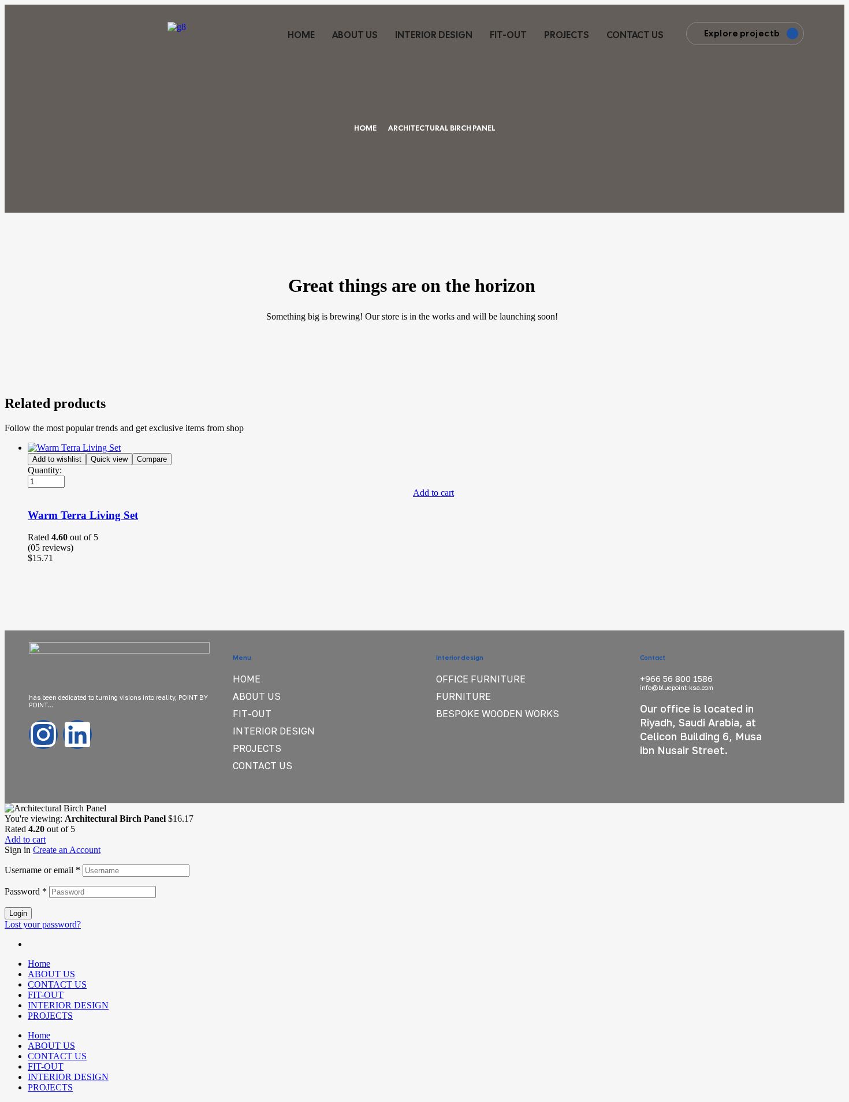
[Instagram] (43, 734)
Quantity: (45, 470)
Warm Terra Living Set (83, 515)
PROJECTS (566, 35)
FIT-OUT (508, 35)
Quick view (109, 459)
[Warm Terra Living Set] (74, 447)
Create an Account (66, 850)
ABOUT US (355, 35)
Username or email (42, 870)
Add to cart (25, 839)
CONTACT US (635, 35)
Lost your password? (43, 924)
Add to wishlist (56, 459)
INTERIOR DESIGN (433, 35)
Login (18, 913)
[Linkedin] (77, 734)
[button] (435, 493)
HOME (301, 35)
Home (365, 128)
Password (26, 891)
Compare (152, 459)
